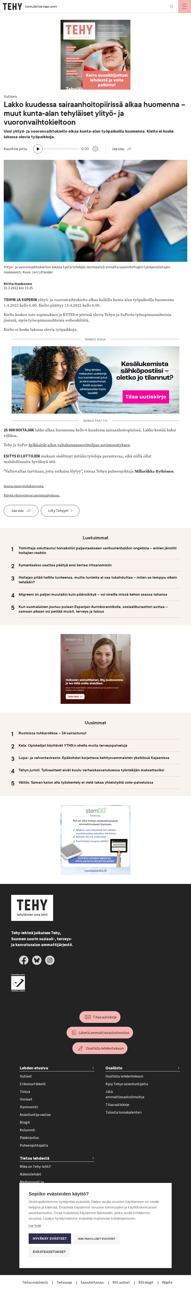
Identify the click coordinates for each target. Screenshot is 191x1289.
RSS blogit (146, 1282)
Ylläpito (167, 1282)
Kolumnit (27, 1130)
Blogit (25, 1122)
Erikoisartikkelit (33, 1084)
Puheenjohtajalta (34, 1145)
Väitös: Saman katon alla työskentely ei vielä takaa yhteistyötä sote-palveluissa (86, 782)
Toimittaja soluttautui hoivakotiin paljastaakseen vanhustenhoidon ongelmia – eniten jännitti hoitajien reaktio (98, 550)
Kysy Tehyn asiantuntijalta (127, 1084)
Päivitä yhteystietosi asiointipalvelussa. (32, 495)
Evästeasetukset (49, 1252)
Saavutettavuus (93, 1282)
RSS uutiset (121, 1282)
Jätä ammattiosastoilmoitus (125, 1094)
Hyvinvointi (29, 1107)
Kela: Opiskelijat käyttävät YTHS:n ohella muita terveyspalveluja (73, 745)
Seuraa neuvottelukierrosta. (24, 486)
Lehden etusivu (34, 1068)
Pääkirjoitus (29, 1137)
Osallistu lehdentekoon (105, 1048)
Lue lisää (35, 1225)
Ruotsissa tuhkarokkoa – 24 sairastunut (52, 733)
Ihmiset (26, 1099)
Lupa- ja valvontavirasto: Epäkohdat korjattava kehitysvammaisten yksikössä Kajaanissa (94, 757)
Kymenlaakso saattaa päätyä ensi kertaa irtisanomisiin (65, 565)
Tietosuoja (64, 1282)
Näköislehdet (30, 1174)
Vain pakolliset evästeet (97, 1238)
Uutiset (26, 1076)
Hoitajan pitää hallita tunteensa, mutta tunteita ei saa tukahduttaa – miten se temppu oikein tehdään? (98, 579)
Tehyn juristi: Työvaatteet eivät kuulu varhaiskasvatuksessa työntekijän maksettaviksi (91, 770)
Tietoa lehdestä (34, 1158)
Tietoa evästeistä (35, 1282)
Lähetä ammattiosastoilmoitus (103, 1032)
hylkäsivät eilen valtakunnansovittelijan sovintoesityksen (79, 445)
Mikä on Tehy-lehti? (35, 1166)
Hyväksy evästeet (50, 1238)
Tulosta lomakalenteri (124, 1112)
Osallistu (114, 1068)
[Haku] (171, 6)
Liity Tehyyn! (58, 510)
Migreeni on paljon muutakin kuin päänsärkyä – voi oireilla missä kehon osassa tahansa (93, 594)
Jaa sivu (118, 148)
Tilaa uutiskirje (105, 1017)
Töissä (25, 1091)
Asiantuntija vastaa (35, 1114)
